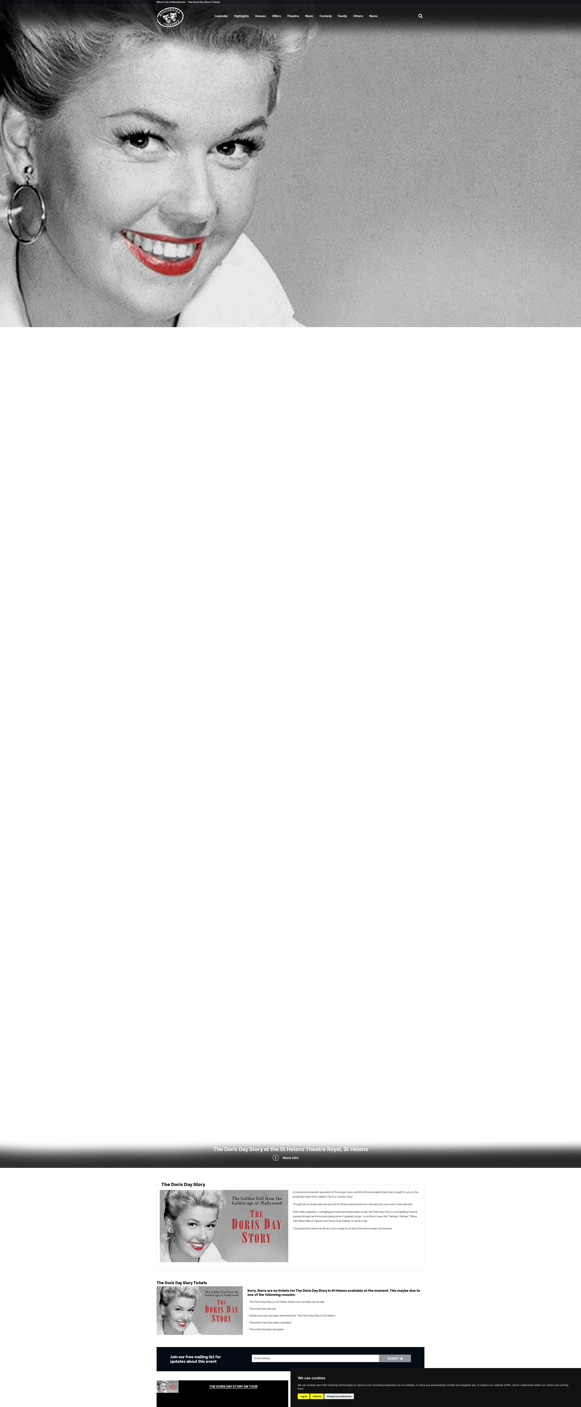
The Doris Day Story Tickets (204, 2)
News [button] (373, 16)
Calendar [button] (221, 16)
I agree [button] (303, 1396)
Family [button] (342, 16)
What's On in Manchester (171, 2)
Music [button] (309, 16)
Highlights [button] (241, 16)
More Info (291, 1158)
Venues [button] (260, 16)
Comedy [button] (326, 16)
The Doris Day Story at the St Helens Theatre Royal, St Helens (290, 1149)
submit (394, 1358)
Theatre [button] (293, 16)
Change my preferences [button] (339, 1396)
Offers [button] (276, 16)
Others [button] (358, 16)
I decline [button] (317, 1396)
